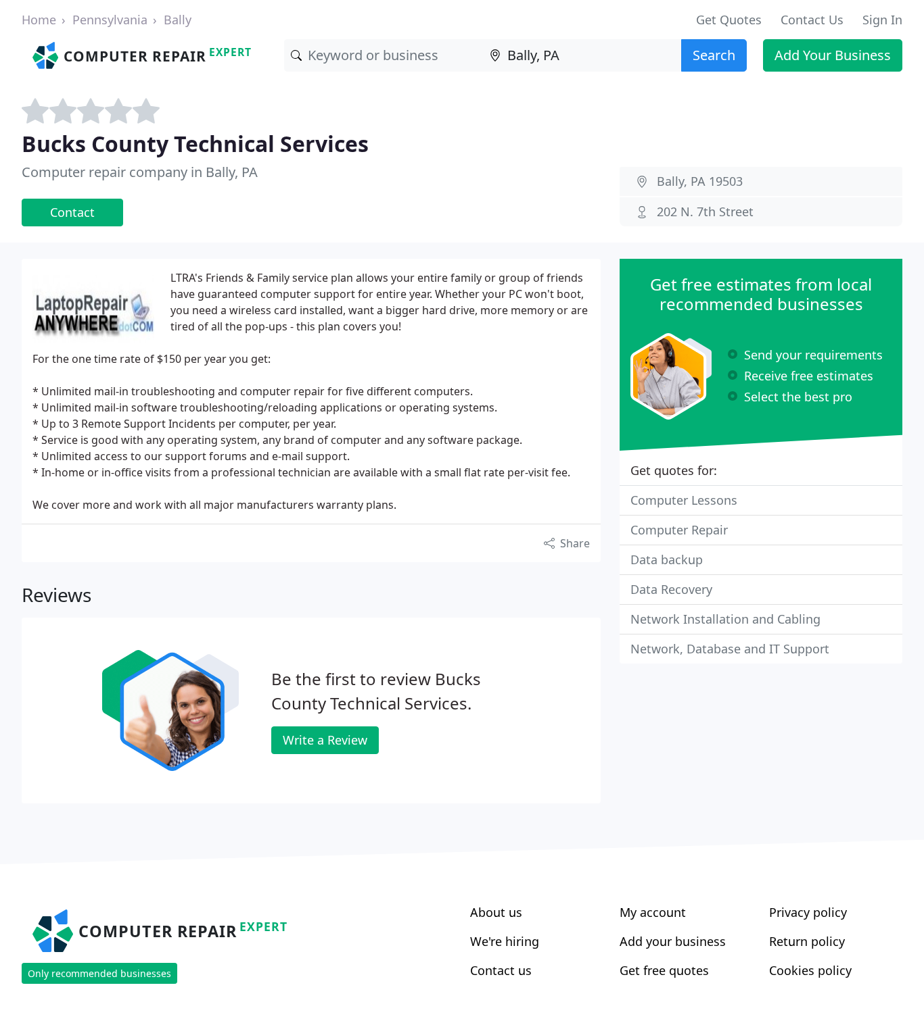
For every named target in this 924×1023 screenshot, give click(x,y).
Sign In (882, 19)
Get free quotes (664, 970)
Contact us (501, 970)
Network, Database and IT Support (729, 649)
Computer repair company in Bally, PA (140, 172)
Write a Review (325, 740)
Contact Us (812, 19)
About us (496, 912)
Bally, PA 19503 (700, 181)
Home (39, 19)
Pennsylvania (109, 19)
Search (714, 55)
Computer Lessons (683, 500)
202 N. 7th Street (705, 211)
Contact (72, 212)
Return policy (807, 941)
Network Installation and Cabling (725, 619)
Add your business (673, 941)
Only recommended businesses (99, 973)
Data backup (666, 559)
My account (653, 912)
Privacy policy (808, 912)
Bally (177, 19)
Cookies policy (810, 970)
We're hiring (504, 941)
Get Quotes (729, 19)
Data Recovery (671, 589)
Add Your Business (833, 55)
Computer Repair (679, 530)
